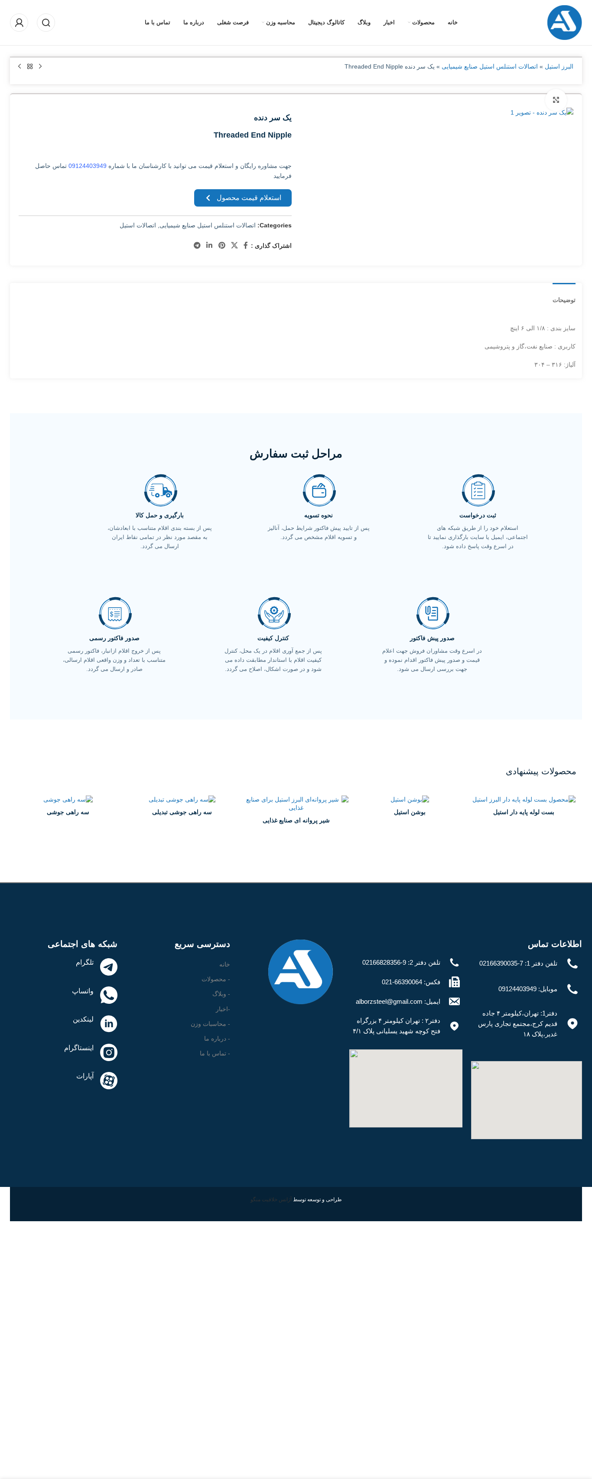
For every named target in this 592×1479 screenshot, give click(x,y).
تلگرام (85, 962)
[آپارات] (108, 1080)
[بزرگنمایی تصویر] (556, 100)
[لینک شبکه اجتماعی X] (234, 246)
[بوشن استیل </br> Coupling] (409, 799)
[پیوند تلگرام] (197, 246)
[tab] (564, 296)
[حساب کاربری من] (19, 22)
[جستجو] (46, 22)
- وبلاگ (221, 993)
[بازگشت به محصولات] (30, 67)
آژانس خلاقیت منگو (271, 1199)
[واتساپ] (108, 995)
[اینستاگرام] (108, 1052)
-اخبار (223, 1009)
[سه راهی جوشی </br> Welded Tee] (68, 799)
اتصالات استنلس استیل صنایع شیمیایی (490, 66)
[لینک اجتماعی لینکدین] (209, 246)
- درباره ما (217, 1038)
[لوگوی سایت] (564, 22)
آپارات (85, 1076)
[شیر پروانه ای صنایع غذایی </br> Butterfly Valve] (296, 803)
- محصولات (216, 979)
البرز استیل (559, 66)
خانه (224, 964)
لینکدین (83, 1019)
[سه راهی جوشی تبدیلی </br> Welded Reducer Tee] (182, 799)
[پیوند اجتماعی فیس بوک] (246, 246)
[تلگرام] (108, 967)
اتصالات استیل (138, 225)
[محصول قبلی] (40, 67)
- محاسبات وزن (210, 1023)
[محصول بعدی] (19, 67)
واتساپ (83, 991)
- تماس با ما (215, 1053)
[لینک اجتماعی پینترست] (221, 246)
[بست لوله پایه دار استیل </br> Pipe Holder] (523, 799)
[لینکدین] (108, 1023)
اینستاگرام (79, 1048)
